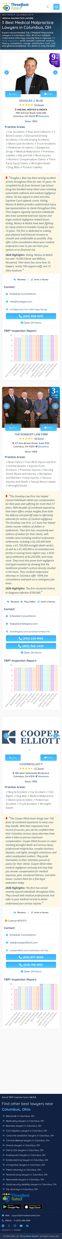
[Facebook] (3, 1226)
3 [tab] (31, 86)
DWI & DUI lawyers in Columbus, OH (24, 1150)
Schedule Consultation (23, 293)
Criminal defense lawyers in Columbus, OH (27, 1140)
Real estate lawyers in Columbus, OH (24, 1179)
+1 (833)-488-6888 (22, 1220)
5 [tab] (35, 420)
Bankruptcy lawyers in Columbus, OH (24, 1120)
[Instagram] (15, 1226)
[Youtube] (21, 1226)
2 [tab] (29, 86)
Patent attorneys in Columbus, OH (23, 1169)
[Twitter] (9, 1226)
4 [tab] (34, 86)
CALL (14, 94)
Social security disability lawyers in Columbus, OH (30, 1184)
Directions (43, 116)
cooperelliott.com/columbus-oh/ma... (29, 950)
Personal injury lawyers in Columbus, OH (26, 1174)
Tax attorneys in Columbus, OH (21, 1189)
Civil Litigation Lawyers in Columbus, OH (26, 1130)
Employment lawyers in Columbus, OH (25, 1155)
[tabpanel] (31, 73)
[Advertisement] (31, 1063)
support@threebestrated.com (26, 1215)
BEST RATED (7, 15)
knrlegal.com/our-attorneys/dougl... (29, 309)
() (39, 105)
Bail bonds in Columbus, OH (19, 1116)
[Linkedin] (27, 1226)
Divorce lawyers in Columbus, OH (22, 1145)
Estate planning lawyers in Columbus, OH (26, 1160)
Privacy (6, 1230)
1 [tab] (26, 86)
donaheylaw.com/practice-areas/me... (30, 631)
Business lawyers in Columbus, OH (23, 1125)
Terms (17, 1230)
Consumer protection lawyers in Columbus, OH (29, 1135)
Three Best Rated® (29, 1236)
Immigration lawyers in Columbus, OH (25, 1164)
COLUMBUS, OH (23, 15)
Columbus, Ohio (16, 1109)
